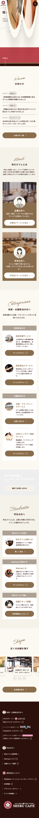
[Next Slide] (24, 678)
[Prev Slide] (15, 678)
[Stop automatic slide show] (19, 678)
